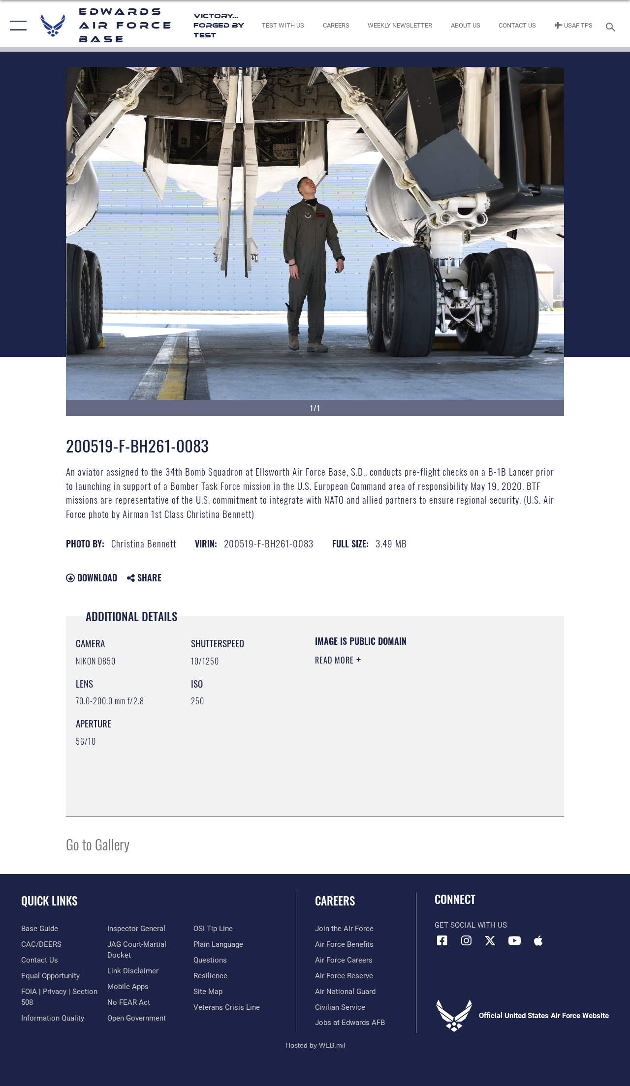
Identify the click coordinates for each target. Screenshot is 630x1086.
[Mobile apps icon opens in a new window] (538, 940)
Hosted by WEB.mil (315, 1045)
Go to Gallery (97, 843)
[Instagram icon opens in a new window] (466, 940)
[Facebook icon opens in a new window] (442, 940)
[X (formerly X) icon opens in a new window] (490, 940)
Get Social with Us (471, 925)
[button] (16, 26)
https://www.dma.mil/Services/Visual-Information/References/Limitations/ (403, 743)
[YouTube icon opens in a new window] (514, 940)
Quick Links (49, 901)
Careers (335, 901)
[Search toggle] (612, 25)
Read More (335, 660)
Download (96, 577)
